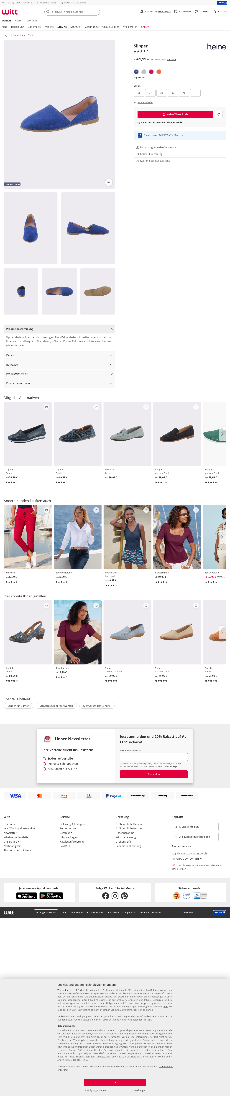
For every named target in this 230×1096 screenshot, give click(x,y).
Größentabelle (145, 102)
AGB (64, 912)
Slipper (32, 35)
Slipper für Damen (18, 706)
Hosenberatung (125, 833)
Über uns (9, 824)
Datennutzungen (159, 990)
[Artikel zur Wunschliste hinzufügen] (218, 114)
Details (10, 355)
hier (166, 1006)
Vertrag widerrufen (46, 912)
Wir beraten (130, 27)
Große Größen (111, 27)
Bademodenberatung (128, 846)
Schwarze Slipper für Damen (56, 706)
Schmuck (75, 27)
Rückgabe (12, 364)
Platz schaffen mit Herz (17, 850)
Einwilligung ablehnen (95, 1090)
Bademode (34, 27)
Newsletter (10, 833)
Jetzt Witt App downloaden (19, 828)
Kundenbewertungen (18, 383)
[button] (5, 35)
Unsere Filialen (12, 841)
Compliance (129, 912)
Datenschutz (76, 912)
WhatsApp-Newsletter (17, 837)
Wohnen (32, 20)
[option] (136, 71)
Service (65, 817)
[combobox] (79, 12)
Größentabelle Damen (129, 824)
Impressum (113, 912)
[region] (115, 1037)
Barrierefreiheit (95, 912)
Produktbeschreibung (19, 329)
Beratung (122, 817)
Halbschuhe (19, 35)
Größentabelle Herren (129, 828)
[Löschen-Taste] (96, 11)
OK (115, 1082)
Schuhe (62, 27)
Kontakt (177, 817)
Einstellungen (139, 1090)
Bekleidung (17, 27)
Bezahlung (66, 833)
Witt (7, 817)
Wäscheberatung (126, 837)
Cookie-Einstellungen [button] (150, 912)
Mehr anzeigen (171, 766)
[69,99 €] (78, 434)
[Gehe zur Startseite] (10, 11)
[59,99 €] (28, 434)
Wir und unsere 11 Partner (71, 990)
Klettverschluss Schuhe (97, 706)
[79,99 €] (177, 632)
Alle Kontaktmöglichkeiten (194, 836)
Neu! (4, 27)
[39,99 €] (28, 537)
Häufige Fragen (69, 837)
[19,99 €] (177, 537)
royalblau (139, 77)
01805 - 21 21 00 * (187, 858)
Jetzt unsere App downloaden (39, 888)
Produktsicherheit (17, 374)
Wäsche (49, 27)
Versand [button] (171, 59)
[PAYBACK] (222, 2)
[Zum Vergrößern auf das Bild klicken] (108, 182)
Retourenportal (69, 828)
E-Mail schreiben (187, 827)
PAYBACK (65, 846)
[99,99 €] (127, 434)
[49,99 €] (127, 537)
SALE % (145, 27)
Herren (19, 20)
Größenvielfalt (124, 841)
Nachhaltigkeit (12, 846)
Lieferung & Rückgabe (72, 824)
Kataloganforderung (72, 841)
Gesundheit (92, 27)
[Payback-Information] (219, 912)
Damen (6, 20)
